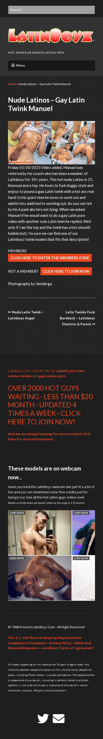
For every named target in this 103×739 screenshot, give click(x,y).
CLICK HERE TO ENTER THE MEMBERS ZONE (49, 257)
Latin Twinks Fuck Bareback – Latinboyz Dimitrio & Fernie (77, 318)
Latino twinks (19, 376)
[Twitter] (43, 718)
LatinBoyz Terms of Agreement (67, 648)
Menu (20, 65)
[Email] (58, 718)
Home (12, 84)
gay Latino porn (52, 376)
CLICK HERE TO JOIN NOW (66, 271)
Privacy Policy (60, 643)
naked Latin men (70, 371)
